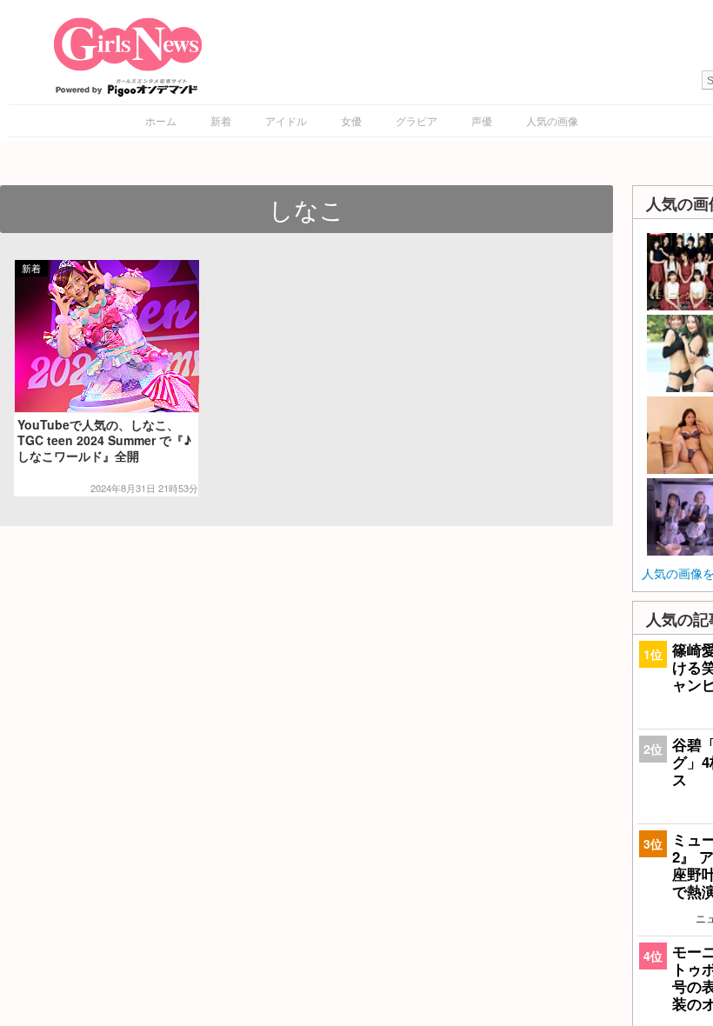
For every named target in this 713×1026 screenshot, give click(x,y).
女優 (351, 120)
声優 (481, 120)
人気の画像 (552, 120)
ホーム (161, 120)
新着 (220, 120)
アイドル (286, 120)
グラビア (416, 120)
